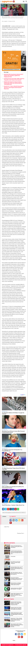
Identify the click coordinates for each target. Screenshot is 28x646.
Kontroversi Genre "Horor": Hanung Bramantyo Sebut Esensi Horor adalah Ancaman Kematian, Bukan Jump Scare (17, 568)
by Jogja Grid (23, 644)
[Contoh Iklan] (14, 70)
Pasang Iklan (13, 556)
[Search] (26, 1)
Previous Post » (20, 533)
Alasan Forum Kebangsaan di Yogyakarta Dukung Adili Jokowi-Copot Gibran (16, 546)
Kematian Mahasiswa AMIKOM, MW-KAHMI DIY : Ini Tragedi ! (16, 589)
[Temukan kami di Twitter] (16, 520)
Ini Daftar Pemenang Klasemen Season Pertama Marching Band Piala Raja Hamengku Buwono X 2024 (16, 552)
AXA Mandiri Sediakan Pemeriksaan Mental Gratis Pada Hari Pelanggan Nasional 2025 (16, 578)
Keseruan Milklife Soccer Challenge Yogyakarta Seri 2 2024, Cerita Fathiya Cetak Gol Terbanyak (13, 12)
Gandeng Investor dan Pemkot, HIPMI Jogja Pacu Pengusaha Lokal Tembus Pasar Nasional (16, 608)
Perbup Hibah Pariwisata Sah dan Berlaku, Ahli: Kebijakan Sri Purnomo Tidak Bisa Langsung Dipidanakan (17, 595)
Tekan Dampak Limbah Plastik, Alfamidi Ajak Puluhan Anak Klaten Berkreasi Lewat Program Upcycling (17, 625)
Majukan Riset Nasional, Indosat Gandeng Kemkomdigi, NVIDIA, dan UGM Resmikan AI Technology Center (13, 83)
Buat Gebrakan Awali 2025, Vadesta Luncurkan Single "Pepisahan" (15, 562)
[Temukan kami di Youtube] (11, 523)
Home (14, 640)
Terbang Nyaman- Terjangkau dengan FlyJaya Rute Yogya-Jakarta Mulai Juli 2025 (16, 583)
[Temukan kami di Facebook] (10, 520)
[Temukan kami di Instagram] (13, 520)
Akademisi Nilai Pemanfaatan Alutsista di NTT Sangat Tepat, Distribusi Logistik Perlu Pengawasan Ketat (13, 75)
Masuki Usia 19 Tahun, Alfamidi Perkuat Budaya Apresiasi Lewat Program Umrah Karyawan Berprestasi (14, 87)
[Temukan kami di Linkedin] (19, 520)
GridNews (4, 8)
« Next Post (6, 526)
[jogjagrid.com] (14, 2)
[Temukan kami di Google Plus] (22, 520)
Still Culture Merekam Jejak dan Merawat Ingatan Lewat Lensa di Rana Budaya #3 (16, 573)
